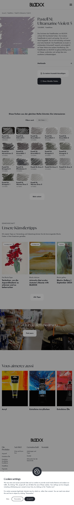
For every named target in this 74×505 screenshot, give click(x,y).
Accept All (30, 499)
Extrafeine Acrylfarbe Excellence (5, 461)
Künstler (29, 456)
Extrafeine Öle (6, 456)
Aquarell (4, 453)
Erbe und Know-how (18, 452)
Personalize (17, 499)
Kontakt (45, 447)
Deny (7, 499)
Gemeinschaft (33, 447)
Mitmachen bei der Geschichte (32, 460)
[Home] (37, 440)
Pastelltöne (5, 466)
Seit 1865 (18, 447)
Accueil (4, 13)
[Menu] (71, 5)
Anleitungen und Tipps (31, 452)
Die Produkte (6, 448)
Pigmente (4, 469)
